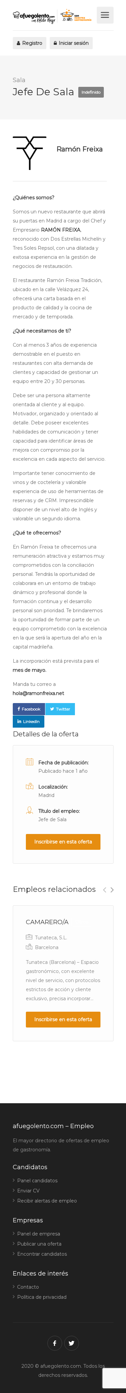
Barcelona (46, 947)
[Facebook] (54, 1343)
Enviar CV (28, 1191)
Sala (19, 80)
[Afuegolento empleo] (54, 16)
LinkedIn (31, 721)
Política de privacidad (42, 1297)
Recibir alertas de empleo (47, 1201)
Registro (31, 43)
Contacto (28, 1287)
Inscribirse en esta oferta (63, 842)
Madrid (46, 795)
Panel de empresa (38, 1234)
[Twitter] (71, 1343)
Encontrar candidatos (42, 1254)
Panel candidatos (37, 1181)
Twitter (63, 708)
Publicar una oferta (39, 1244)
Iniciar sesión (73, 43)
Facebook (31, 708)
